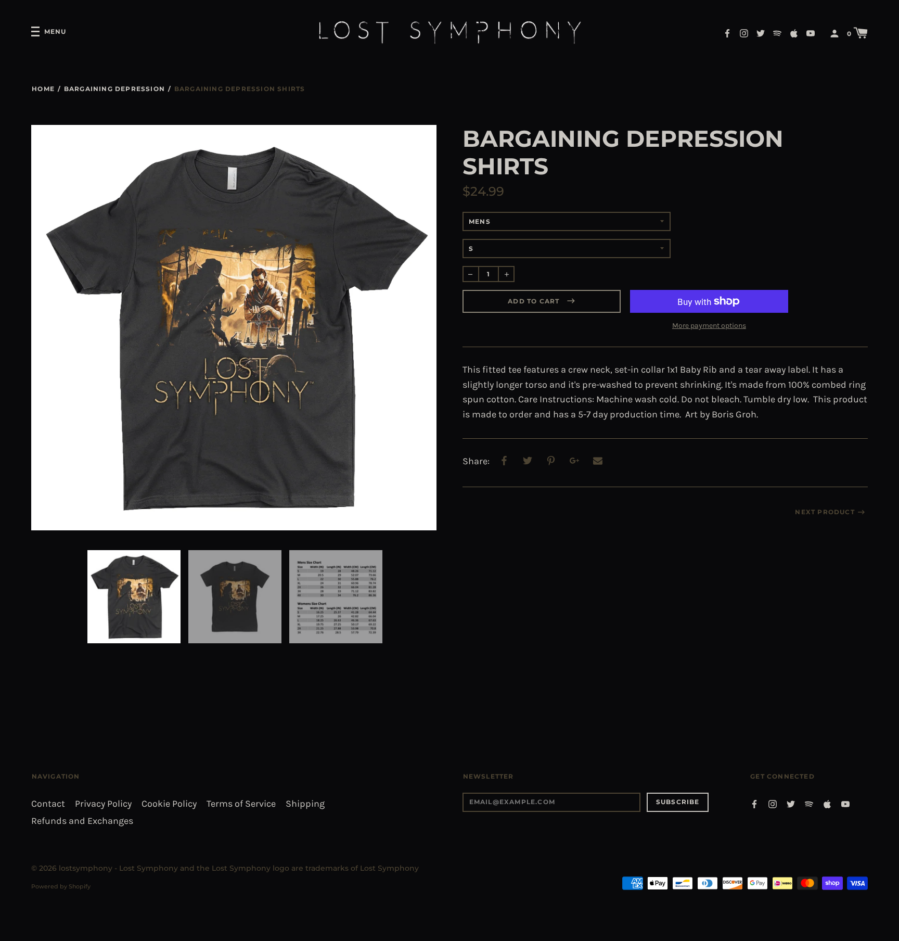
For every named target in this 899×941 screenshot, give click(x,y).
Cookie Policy (169, 803)
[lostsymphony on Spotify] (777, 32)
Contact (48, 803)
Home (43, 89)
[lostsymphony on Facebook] (727, 32)
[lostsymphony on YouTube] (810, 32)
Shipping (305, 803)
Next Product (824, 512)
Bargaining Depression (114, 89)
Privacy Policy (103, 803)
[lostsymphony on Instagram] (744, 32)
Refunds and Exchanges (82, 821)
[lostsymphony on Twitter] (760, 32)
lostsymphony (85, 868)
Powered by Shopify (61, 886)
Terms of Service (241, 803)
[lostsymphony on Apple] (794, 32)
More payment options (709, 325)
